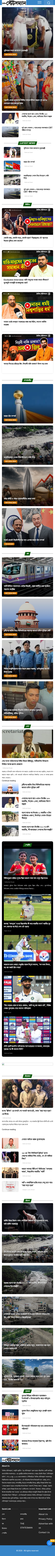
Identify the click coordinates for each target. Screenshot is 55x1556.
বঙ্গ (3, 1523)
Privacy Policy (45, 1519)
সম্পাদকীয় (23, 1514)
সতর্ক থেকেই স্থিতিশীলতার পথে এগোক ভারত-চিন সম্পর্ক (24, 540)
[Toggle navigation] (39, 2)
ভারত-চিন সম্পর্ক (29, 162)
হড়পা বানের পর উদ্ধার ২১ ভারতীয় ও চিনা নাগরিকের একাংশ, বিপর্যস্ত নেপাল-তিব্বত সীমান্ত (36, 815)
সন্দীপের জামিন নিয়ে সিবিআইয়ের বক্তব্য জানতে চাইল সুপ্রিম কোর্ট (27, 630)
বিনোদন (4, 1528)
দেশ (3, 1514)
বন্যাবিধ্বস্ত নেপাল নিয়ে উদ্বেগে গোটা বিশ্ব (19, 457)
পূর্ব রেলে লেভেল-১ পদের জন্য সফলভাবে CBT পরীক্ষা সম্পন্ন (37, 190)
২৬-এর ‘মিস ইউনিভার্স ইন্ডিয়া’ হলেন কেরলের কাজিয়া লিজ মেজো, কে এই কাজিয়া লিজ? (37, 1156)
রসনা (21, 1519)
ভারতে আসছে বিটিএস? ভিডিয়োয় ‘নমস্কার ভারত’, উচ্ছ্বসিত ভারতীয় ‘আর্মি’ (37, 1170)
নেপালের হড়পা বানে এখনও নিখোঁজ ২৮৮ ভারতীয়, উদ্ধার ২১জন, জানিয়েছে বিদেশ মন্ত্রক (37, 115)
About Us (6, 1466)
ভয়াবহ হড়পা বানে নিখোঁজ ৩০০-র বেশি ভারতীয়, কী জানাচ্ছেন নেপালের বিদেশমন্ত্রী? (37, 828)
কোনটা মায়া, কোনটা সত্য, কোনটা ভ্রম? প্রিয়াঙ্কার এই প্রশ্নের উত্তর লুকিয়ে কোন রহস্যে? (26, 239)
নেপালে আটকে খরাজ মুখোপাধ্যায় (33, 1139)
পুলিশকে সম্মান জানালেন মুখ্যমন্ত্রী (16, 50)
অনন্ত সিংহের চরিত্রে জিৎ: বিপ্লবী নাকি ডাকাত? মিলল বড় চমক (26, 363)
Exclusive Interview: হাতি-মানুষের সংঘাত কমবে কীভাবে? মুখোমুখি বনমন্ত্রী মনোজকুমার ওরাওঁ (26, 281)
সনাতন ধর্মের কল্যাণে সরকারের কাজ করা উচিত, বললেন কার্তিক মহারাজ (25, 323)
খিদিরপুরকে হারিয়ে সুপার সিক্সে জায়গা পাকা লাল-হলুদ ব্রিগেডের (26, 878)
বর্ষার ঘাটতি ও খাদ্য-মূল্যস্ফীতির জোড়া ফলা (19, 498)
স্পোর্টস (4, 1533)
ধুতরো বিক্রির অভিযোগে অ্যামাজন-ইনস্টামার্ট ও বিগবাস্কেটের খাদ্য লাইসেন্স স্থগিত (36, 1398)
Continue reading (9, 781)
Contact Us (44, 1532)
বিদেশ (4, 1519)
